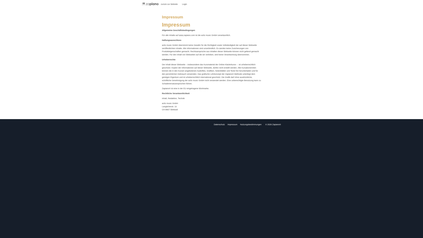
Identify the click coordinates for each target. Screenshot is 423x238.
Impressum (232, 124)
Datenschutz (219, 124)
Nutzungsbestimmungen (251, 124)
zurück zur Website (169, 4)
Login (184, 4)
